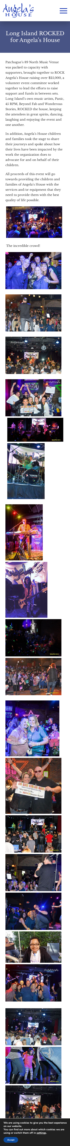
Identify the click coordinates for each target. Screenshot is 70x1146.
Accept (10, 1139)
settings (41, 1133)
